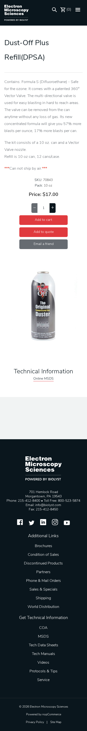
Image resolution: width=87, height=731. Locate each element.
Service (43, 680)
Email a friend (44, 244)
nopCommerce (51, 714)
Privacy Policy (35, 722)
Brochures (43, 546)
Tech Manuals (43, 654)
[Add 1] (53, 208)
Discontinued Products (43, 563)
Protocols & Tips (43, 671)
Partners (43, 572)
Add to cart (43, 220)
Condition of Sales (43, 555)
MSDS (43, 637)
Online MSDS (43, 379)
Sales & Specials (43, 590)
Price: (35, 194)
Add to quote (44, 232)
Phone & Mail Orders (43, 581)
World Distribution (43, 607)
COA (43, 628)
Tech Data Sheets (43, 645)
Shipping (43, 598)
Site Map (55, 722)
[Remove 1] (34, 208)
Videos (43, 663)
